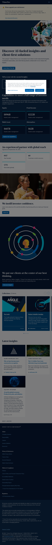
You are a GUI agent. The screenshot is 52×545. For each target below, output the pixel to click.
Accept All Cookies (39, 90)
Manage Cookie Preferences (13, 90)
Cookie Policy (33, 86)
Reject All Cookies (29, 90)
